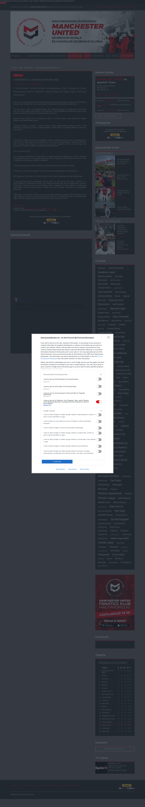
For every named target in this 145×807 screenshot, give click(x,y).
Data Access (72, 469)
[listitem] (72, 374)
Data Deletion (60, 469)
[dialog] (72, 403)
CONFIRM (57, 461)
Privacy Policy (84, 469)
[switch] (99, 379)
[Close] (109, 338)
